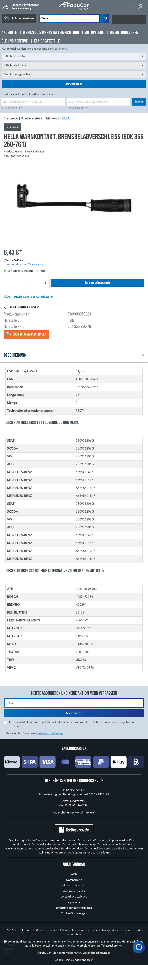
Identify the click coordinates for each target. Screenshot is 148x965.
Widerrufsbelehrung (74, 885)
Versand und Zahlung (74, 896)
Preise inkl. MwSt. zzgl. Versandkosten (24, 263)
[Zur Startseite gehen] (74, 6)
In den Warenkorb (97, 283)
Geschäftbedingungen (97, 952)
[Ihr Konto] (140, 6)
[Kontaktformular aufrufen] (139, 947)
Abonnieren (74, 713)
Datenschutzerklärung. (50, 733)
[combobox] (74, 56)
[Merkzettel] (130, 6)
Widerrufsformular (74, 891)
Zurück (13, 127)
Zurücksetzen (74, 83)
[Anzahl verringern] (8, 283)
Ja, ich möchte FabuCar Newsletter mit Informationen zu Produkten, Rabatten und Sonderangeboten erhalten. (71, 724)
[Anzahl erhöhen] (46, 283)
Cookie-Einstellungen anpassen (74, 960)
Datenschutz (74, 880)
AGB (74, 874)
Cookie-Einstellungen (74, 913)
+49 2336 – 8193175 (96, 794)
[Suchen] (104, 18)
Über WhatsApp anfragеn (29, 334)
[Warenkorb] (129, 19)
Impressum (74, 902)
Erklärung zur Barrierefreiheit (74, 907)
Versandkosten (71, 930)
